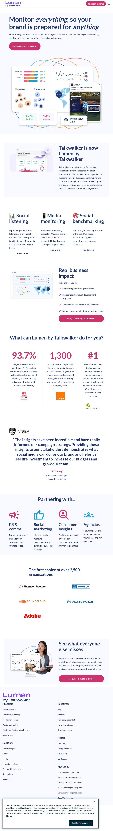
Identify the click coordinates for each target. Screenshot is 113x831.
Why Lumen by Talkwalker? (81, 318)
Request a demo (96, 3)
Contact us (62, 759)
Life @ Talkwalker (65, 748)
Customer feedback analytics (15, 730)
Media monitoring (10, 720)
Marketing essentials (67, 720)
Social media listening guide (69, 777)
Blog (59, 709)
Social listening (9, 709)
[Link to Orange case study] (60, 396)
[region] (50, 814)
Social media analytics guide (69, 782)
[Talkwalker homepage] (56, 697)
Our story (62, 743)
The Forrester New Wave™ (69, 772)
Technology (8, 774)
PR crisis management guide (70, 787)
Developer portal (65, 730)
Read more (22, 253)
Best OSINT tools (65, 798)
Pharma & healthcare (12, 769)
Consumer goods (10, 748)
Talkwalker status (65, 725)
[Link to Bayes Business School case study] (24, 396)
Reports (61, 714)
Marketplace (8, 735)
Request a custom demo (24, 46)
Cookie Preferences (80, 823)
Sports (6, 754)
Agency (6, 779)
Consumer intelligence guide (70, 793)
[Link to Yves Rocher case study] (93, 406)
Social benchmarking (11, 714)
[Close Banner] (94, 802)
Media (5, 759)
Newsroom (62, 754)
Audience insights (10, 725)
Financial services (10, 764)
